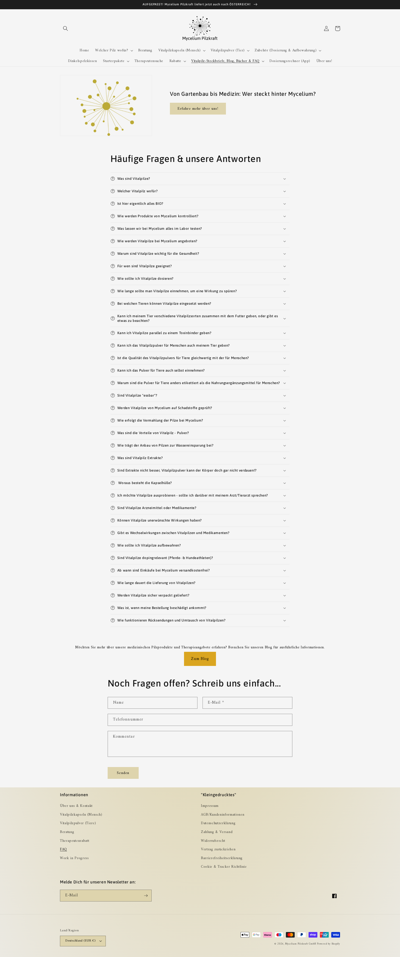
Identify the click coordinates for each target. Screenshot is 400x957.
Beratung (67, 832)
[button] (65, 28)
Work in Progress (74, 858)
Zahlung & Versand (216, 832)
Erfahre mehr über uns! (198, 108)
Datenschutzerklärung (218, 823)
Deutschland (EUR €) (80, 941)
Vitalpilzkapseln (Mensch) (81, 815)
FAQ (63, 849)
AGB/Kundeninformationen (222, 815)
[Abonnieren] (145, 896)
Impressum (210, 806)
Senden (123, 773)
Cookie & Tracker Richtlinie (224, 867)
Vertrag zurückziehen (218, 849)
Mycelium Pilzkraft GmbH (300, 944)
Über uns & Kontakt (76, 806)
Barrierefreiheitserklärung (222, 858)
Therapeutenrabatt (74, 841)
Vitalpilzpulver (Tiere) (78, 823)
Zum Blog (200, 658)
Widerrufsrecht (213, 841)
